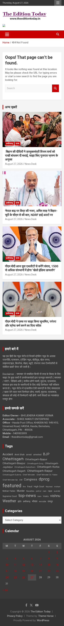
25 (15, 577)
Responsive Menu (57, 3)
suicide (57, 491)
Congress (30, 479)
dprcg (44, 479)
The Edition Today (41, 611)
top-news (27, 495)
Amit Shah (20, 454)
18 (15, 571)
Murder (21, 490)
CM (20, 480)
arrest (29, 454)
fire (24, 486)
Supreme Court (10, 496)
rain (44, 491)
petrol (38, 491)
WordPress (43, 620)
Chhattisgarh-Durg (35, 463)
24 (6, 577)
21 (40, 571)
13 (32, 564)
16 (57, 564)
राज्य (17, 143)
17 (6, 571)
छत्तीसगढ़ (26, 501)
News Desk (31, 164)
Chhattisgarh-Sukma (12, 475)
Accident (8, 454)
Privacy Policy (15, 615)
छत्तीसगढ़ (9, 143)
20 (32, 571)
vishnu (55, 496)
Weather (9, 501)
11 (15, 564)
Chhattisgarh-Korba (48, 466)
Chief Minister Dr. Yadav (47, 475)
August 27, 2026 (14, 164)
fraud (29, 486)
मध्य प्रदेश (42, 502)
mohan (57, 487)
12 (23, 564)
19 (23, 571)
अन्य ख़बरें (11, 107)
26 (23, 577)
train (39, 496)
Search (55, 88)
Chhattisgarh (13, 459)
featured (12, 485)
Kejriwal (49, 487)
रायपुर (50, 501)
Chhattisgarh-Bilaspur (14, 463)
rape (50, 491)
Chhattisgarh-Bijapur (36, 459)
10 (6, 564)
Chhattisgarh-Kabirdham (24, 467)
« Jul (5, 589)
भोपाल (34, 501)
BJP (46, 454)
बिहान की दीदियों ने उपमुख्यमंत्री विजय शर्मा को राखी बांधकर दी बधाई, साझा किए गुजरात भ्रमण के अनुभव (31, 155)
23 (57, 571)
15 (48, 564)
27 (32, 577)
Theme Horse (46, 615)
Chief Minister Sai (10, 480)
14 (40, 564)
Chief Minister (29, 475)
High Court (39, 486)
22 (48, 571)
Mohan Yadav (9, 491)
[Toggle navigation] (7, 34)
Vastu (46, 496)
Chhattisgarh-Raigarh (14, 471)
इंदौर (20, 501)
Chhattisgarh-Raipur (40, 470)
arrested (37, 454)
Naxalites (30, 491)
